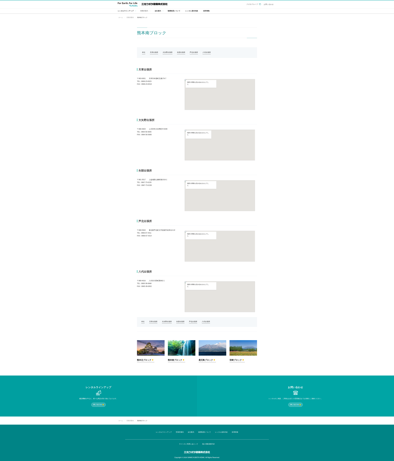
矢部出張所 (181, 52)
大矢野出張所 (167, 52)
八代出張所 (207, 52)
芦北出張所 (194, 52)
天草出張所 (154, 52)
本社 (143, 52)
